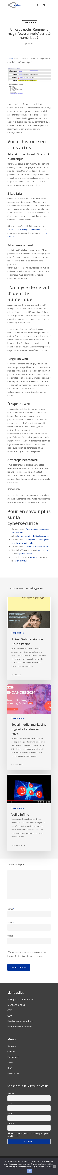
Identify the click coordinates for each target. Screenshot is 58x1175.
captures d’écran (24, 553)
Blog (9, 1067)
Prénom (10, 1093)
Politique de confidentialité (20, 999)
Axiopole (33, 557)
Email (10, 922)
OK (29, 1171)
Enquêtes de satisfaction (19, 1026)
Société (10, 1123)
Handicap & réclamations (20, 1021)
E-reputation (29, 22)
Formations (13, 1057)
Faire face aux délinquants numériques (25, 229)
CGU (9, 1015)
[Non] (54, 1166)
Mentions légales (16, 1004)
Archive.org (43, 550)
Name (10, 909)
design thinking (19, 560)
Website (10, 935)
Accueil (10, 58)
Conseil (11, 1051)
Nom (9, 1103)
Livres (10, 1062)
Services (11, 1046)
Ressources (13, 1073)
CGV (9, 1010)
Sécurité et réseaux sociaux (37, 546)
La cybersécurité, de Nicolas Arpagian (33, 536)
